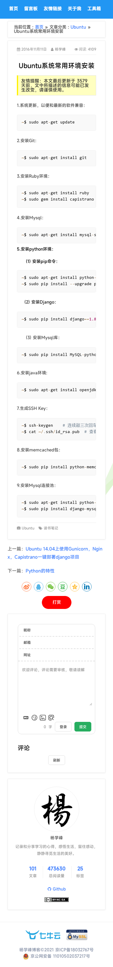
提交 (82, 726)
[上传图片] (42, 717)
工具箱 (94, 8)
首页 (13, 8)
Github (58, 889)
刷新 (56, 760)
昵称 (27, 630)
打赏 (56, 602)
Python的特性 (40, 571)
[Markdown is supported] (26, 717)
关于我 (74, 8)
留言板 (31, 8)
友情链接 (53, 8)
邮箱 (27, 642)
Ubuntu (79, 27)
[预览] (51, 717)
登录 (63, 726)
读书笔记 (51, 528)
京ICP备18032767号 (74, 950)
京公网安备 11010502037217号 (59, 956)
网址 (27, 654)
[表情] (34, 717)
